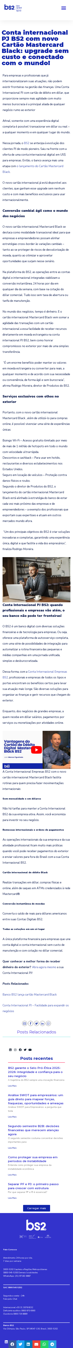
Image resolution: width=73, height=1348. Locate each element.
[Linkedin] (10, 1049)
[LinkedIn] (42, 1023)
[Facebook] (30, 1023)
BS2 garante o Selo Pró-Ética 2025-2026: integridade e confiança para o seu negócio (35, 1072)
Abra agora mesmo (44, 967)
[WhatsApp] (48, 1023)
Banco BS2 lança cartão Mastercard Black (30, 995)
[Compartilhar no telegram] (52, 1344)
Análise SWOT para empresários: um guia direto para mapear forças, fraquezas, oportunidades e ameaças (35, 1099)
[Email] (24, 1023)
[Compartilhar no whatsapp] (44, 1344)
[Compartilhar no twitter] (20, 1344)
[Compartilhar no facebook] (12, 1344)
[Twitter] (36, 1023)
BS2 (26, 143)
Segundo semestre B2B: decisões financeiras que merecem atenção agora (33, 1130)
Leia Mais (12, 1085)
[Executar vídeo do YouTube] (36, 750)
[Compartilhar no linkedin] (28, 1344)
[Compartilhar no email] (36, 1344)
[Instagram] (15, 1049)
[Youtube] (30, 1049)
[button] (64, 8)
